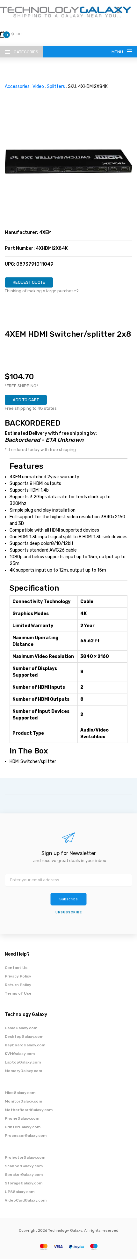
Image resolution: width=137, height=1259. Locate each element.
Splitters (56, 86)
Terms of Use (18, 993)
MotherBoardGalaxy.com (29, 1110)
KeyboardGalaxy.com (25, 1045)
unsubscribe (68, 912)
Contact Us (16, 967)
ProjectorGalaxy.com (25, 1157)
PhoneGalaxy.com (22, 1118)
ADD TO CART (26, 399)
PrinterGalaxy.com (22, 1127)
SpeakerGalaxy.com (24, 1174)
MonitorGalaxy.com (23, 1101)
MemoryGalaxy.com (23, 1071)
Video (38, 86)
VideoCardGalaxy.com (26, 1200)
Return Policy (18, 985)
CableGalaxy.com (21, 1028)
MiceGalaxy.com (20, 1092)
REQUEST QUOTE (29, 282)
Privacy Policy (18, 976)
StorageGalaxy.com (23, 1183)
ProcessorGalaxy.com (26, 1135)
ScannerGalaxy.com (24, 1166)
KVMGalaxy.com (20, 1053)
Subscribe (68, 899)
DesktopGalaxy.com (24, 1036)
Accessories (17, 86)
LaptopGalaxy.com (23, 1062)
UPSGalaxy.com (19, 1191)
